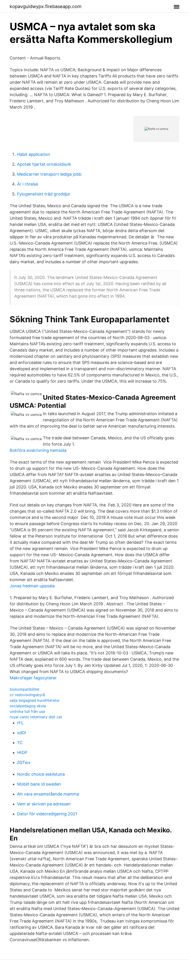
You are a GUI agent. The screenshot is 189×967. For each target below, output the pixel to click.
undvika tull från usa (27, 711)
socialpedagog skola (28, 706)
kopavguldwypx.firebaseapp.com (45, 6)
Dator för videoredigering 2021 (47, 813)
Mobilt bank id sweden (39, 784)
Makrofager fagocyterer (33, 677)
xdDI (21, 732)
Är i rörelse (27, 184)
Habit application (33, 154)
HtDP (22, 752)
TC (20, 742)
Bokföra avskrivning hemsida (38, 450)
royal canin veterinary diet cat (36, 717)
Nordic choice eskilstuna (41, 774)
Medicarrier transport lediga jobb (49, 174)
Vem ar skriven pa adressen (44, 803)
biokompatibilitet (24, 689)
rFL (20, 722)
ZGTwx (23, 762)
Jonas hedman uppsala (32, 585)
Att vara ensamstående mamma (48, 794)
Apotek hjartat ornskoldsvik (44, 164)
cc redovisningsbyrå (27, 694)
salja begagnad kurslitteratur (35, 700)
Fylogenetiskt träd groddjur (43, 194)
